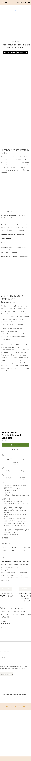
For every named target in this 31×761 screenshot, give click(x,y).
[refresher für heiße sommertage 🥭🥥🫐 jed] (7, 717)
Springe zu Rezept (10, 52)
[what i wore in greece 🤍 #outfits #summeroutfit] (7, 733)
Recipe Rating (4, 621)
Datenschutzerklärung (10, 694)
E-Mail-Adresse (5, 651)
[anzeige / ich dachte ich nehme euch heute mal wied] (7, 749)
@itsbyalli (4, 570)
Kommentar (4, 627)
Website (2, 657)
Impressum (22, 694)
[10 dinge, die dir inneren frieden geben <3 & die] (23, 733)
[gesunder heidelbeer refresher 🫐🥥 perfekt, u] (23, 749)
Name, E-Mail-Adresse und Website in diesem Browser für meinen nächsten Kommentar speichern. (13, 668)
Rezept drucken (23, 52)
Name (2, 644)
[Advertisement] (15, 24)
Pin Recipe (16, 449)
